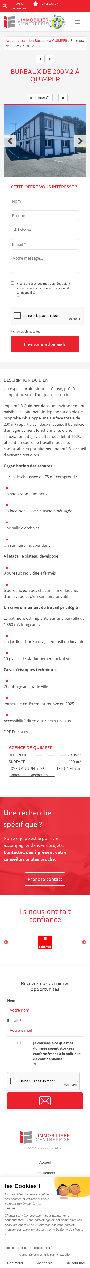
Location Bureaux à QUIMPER (43, 40)
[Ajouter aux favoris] (63, 98)
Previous (6, 942)
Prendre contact (45, 879)
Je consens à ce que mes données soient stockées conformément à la (43, 290)
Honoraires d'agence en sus (32, 774)
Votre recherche (19, 6)
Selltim (58, 1148)
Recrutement (45, 1173)
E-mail (14, 1021)
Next (84, 942)
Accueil (11, 40)
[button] (10, 141)
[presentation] (47, 316)
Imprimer (38, 97)
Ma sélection (50, 3)
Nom (11, 1000)
